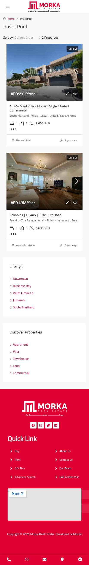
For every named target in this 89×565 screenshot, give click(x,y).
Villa (16, 351)
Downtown (20, 279)
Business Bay (22, 286)
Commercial (21, 373)
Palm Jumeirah (23, 293)
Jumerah (19, 300)
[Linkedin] (56, 425)
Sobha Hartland (23, 307)
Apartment (20, 344)
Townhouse (21, 359)
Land (16, 366)
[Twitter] (48, 425)
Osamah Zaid (23, 140)
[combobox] (27, 37)
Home (11, 18)
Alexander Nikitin (25, 245)
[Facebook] (33, 425)
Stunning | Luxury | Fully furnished (35, 215)
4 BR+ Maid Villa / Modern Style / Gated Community (39, 108)
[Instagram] (41, 425)
